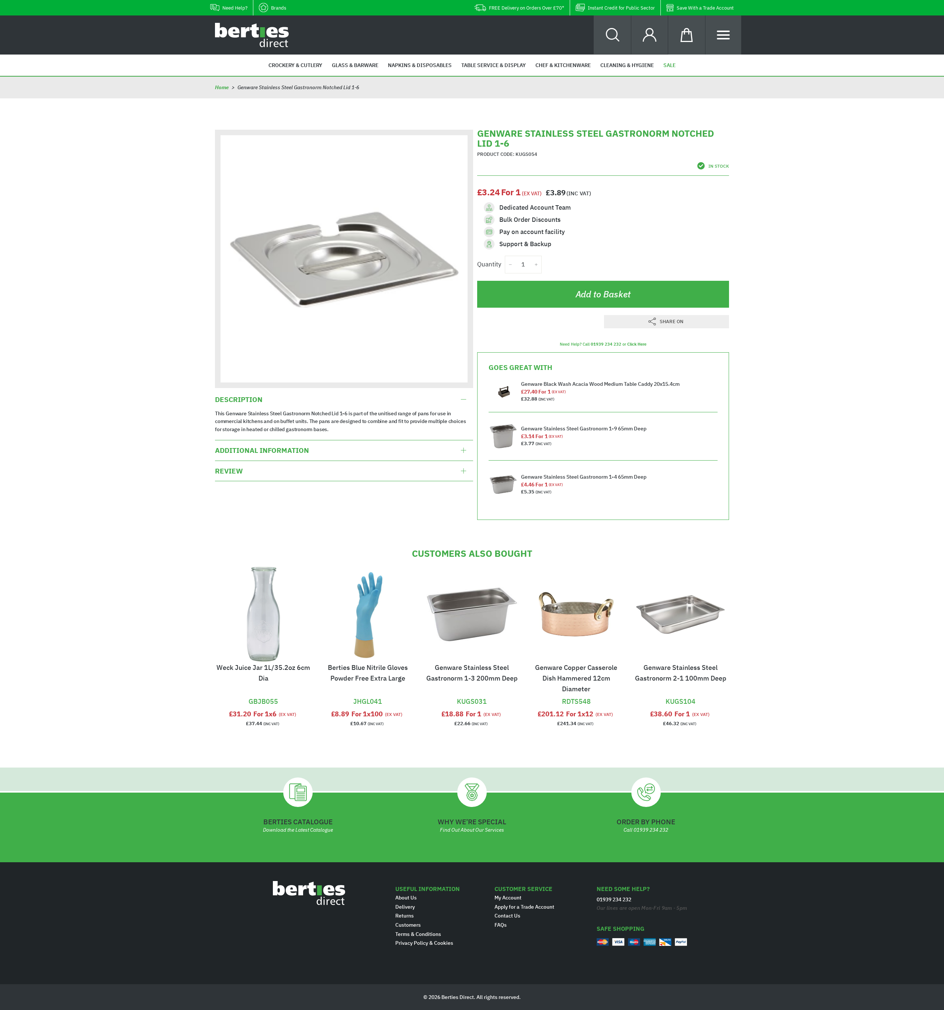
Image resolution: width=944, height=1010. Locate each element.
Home (222, 87)
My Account (507, 897)
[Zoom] (344, 258)
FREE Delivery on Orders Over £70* (526, 8)
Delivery (405, 907)
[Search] (613, 35)
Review (229, 470)
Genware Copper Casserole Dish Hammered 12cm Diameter (576, 678)
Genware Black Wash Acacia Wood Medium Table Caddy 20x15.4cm (600, 384)
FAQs (500, 925)
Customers (408, 925)
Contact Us (507, 915)
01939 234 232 (606, 344)
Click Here (636, 344)
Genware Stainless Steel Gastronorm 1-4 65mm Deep (583, 476)
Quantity (489, 264)
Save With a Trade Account (705, 8)
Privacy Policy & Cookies (424, 943)
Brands (278, 8)
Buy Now (263, 692)
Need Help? (234, 8)
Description (239, 399)
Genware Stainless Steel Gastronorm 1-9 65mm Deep (583, 428)
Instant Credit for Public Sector (621, 8)
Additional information (262, 450)
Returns (404, 915)
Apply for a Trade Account (524, 907)
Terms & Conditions (418, 934)
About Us (406, 897)
